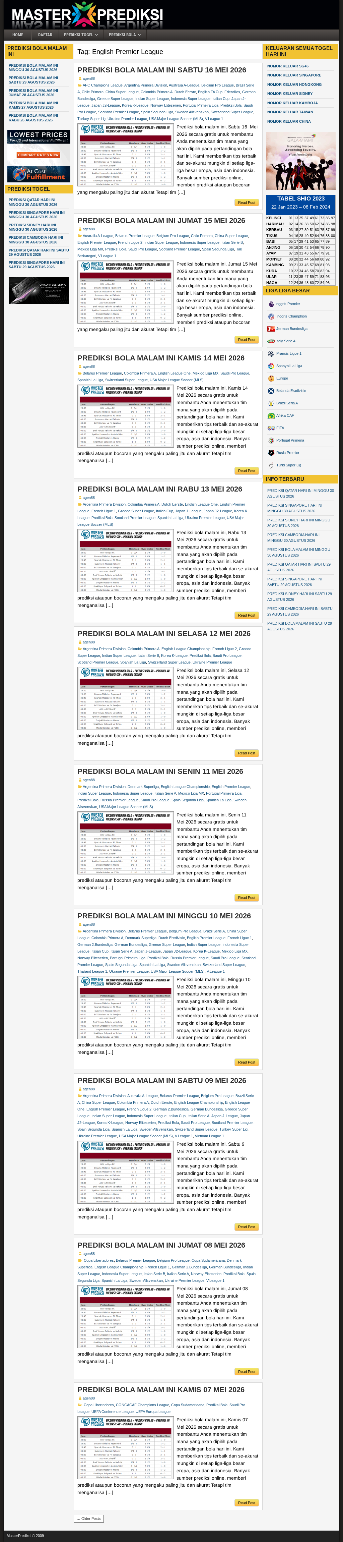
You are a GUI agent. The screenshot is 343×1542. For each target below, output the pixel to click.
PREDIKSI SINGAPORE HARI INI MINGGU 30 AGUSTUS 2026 (37, 215)
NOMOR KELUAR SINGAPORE (294, 75)
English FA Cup (210, 92)
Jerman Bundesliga (291, 329)
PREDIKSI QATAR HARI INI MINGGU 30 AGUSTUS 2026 (33, 202)
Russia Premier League (119, 800)
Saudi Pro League (142, 249)
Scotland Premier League (118, 112)
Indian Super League (152, 99)
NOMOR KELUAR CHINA (289, 121)
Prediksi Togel (78, 34)
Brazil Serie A (214, 931)
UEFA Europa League (153, 1412)
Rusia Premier (287, 453)
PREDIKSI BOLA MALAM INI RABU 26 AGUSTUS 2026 (33, 117)
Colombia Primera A (157, 92)
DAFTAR (45, 34)
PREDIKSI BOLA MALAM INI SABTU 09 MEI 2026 (161, 1080)
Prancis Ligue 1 (288, 353)
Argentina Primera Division (145, 85)
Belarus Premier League (134, 236)
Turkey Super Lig (91, 119)
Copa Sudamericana (208, 1260)
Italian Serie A (165, 793)
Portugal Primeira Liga (200, 105)
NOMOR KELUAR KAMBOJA (292, 103)
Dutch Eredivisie (171, 938)
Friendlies (232, 92)
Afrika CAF (284, 415)
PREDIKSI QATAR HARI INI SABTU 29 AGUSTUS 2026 (39, 252)
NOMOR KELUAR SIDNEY (290, 94)
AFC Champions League (103, 85)
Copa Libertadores (98, 1260)
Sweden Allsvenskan (192, 112)
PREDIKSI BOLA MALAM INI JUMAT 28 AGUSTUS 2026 (33, 93)
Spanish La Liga (90, 380)
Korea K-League (135, 105)
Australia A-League (184, 85)
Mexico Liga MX (90, 249)
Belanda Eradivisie (290, 391)
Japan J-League (188, 511)
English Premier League (96, 242)
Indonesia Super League (190, 99)
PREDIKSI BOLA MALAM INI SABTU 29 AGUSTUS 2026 (33, 80)
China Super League (122, 92)
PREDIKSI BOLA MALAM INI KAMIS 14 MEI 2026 (161, 358)
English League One (174, 373)
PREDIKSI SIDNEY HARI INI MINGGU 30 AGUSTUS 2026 (33, 227)
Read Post (246, 203)
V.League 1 (214, 119)
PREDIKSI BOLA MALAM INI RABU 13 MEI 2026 (159, 489)
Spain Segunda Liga (157, 112)
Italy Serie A (285, 341)
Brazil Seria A (286, 403)
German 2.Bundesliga (95, 945)
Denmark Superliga (143, 787)
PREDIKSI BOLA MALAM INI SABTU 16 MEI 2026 (161, 70)
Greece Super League (115, 99)
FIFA (279, 428)
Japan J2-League (105, 105)
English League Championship (185, 649)
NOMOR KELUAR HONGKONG (294, 84)
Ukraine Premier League (127, 119)
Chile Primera (93, 92)
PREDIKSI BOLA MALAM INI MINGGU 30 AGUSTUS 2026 (33, 67)
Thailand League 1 (92, 971)
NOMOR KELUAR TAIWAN (290, 112)
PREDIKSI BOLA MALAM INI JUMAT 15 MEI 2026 (161, 220)
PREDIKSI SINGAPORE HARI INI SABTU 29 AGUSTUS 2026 (37, 265)
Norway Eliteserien (165, 105)
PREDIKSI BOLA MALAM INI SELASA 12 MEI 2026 (164, 633)
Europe (281, 378)
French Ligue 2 (130, 242)
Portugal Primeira (289, 440)
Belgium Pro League (217, 85)
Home (17, 34)
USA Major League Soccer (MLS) (176, 119)
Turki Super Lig (288, 465)
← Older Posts (89, 1519)
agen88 (89, 78)
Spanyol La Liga (288, 366)
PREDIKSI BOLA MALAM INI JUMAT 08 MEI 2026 (161, 1245)
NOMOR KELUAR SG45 (287, 66)
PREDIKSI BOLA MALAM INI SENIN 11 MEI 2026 (160, 771)
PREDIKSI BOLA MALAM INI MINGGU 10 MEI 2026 (164, 916)
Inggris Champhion (291, 316)
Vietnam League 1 (209, 1136)
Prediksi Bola (122, 34)
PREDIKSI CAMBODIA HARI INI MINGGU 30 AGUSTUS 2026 (36, 239)
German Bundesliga (131, 945)
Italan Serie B (232, 242)
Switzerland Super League (232, 112)
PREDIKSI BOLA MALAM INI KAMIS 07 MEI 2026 (161, 1389)
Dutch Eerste (185, 92)
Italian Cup (220, 99)
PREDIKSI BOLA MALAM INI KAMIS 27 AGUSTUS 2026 (33, 105)
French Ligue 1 (103, 511)
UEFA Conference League (112, 1412)
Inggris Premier (287, 304)
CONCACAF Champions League (142, 1405)
